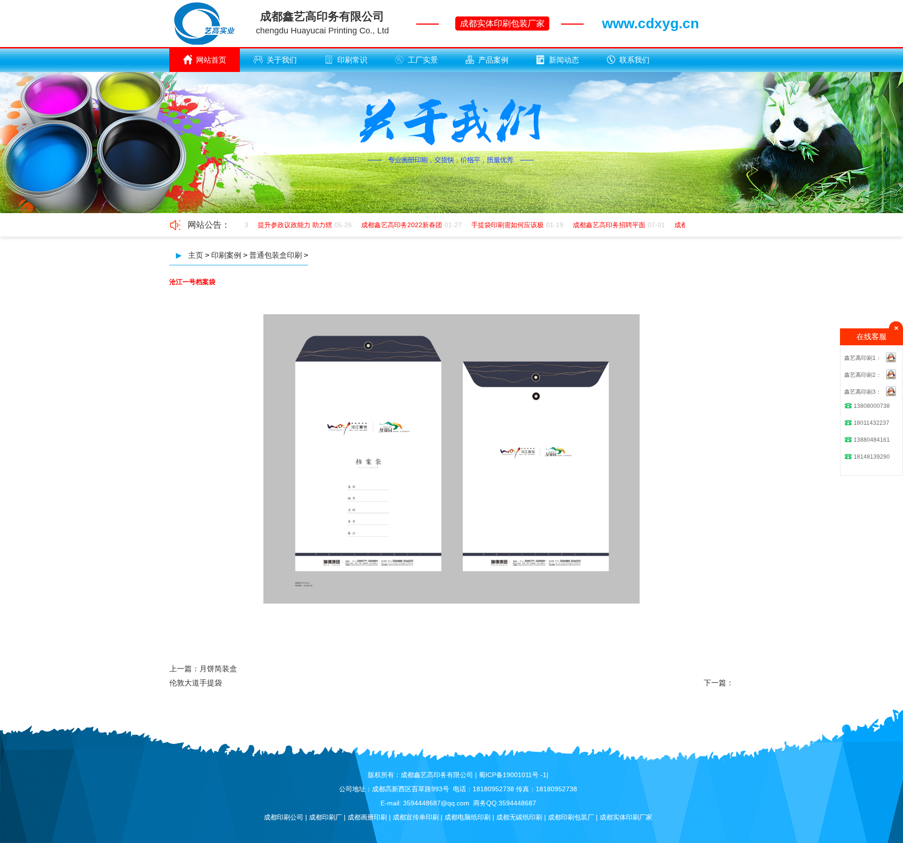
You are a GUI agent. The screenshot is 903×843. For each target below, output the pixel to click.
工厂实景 (423, 60)
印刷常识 (352, 60)
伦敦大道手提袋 (195, 683)
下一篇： (719, 683)
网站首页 (211, 60)
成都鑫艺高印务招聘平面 (600, 225)
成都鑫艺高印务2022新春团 (392, 225)
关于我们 (282, 60)
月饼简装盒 (218, 669)
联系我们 (634, 60)
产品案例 (493, 60)
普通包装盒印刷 (275, 255)
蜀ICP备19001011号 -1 (513, 775)
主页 (195, 255)
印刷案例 (226, 255)
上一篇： (184, 669)
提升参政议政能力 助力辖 (286, 225)
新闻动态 (564, 60)
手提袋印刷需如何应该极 (498, 225)
